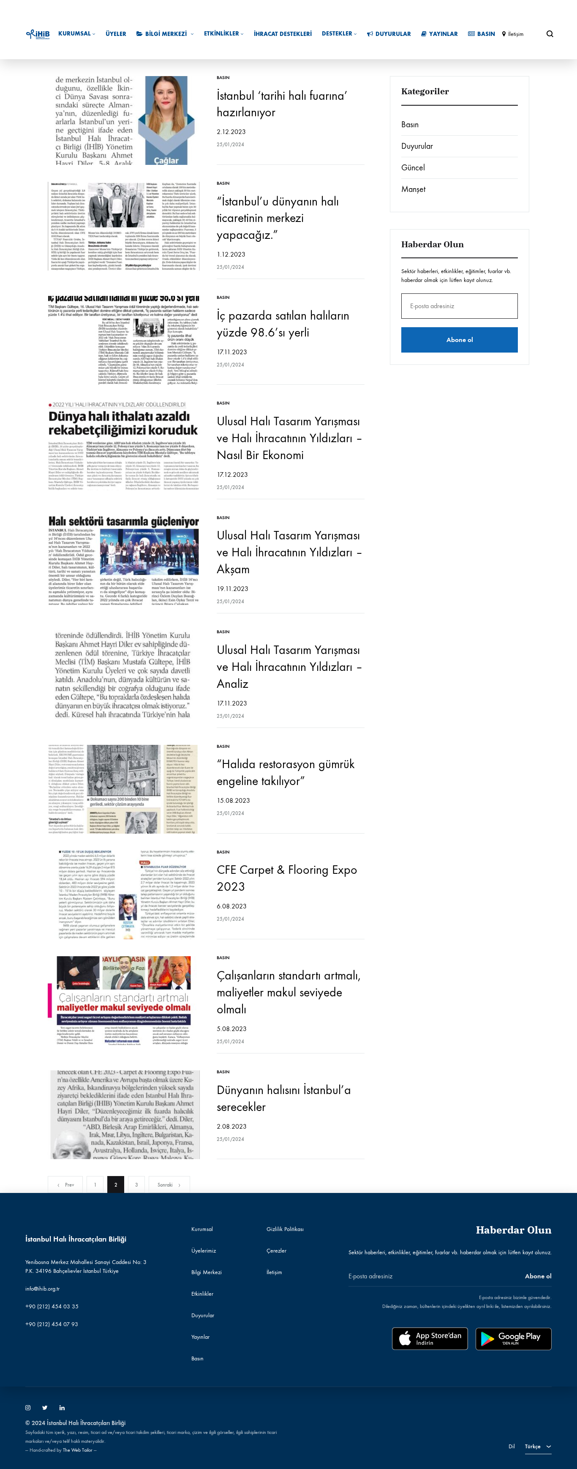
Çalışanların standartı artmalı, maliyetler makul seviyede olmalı (289, 992)
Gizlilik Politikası (285, 1229)
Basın (486, 34)
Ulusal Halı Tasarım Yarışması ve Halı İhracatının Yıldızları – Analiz (290, 667)
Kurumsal (74, 33)
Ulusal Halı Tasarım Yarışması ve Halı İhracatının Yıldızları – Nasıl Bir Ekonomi (290, 438)
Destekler (337, 33)
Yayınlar (443, 34)
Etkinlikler (221, 33)
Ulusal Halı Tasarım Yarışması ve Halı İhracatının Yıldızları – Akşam (290, 552)
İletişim (516, 34)
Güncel (413, 167)
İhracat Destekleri (283, 34)
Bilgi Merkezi (166, 34)
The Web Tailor (78, 1450)
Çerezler (276, 1250)
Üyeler (116, 34)
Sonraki (165, 1185)
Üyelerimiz (203, 1250)
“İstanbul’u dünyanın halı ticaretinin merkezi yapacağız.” (278, 218)
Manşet (413, 189)
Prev (69, 1185)
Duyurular (393, 34)
